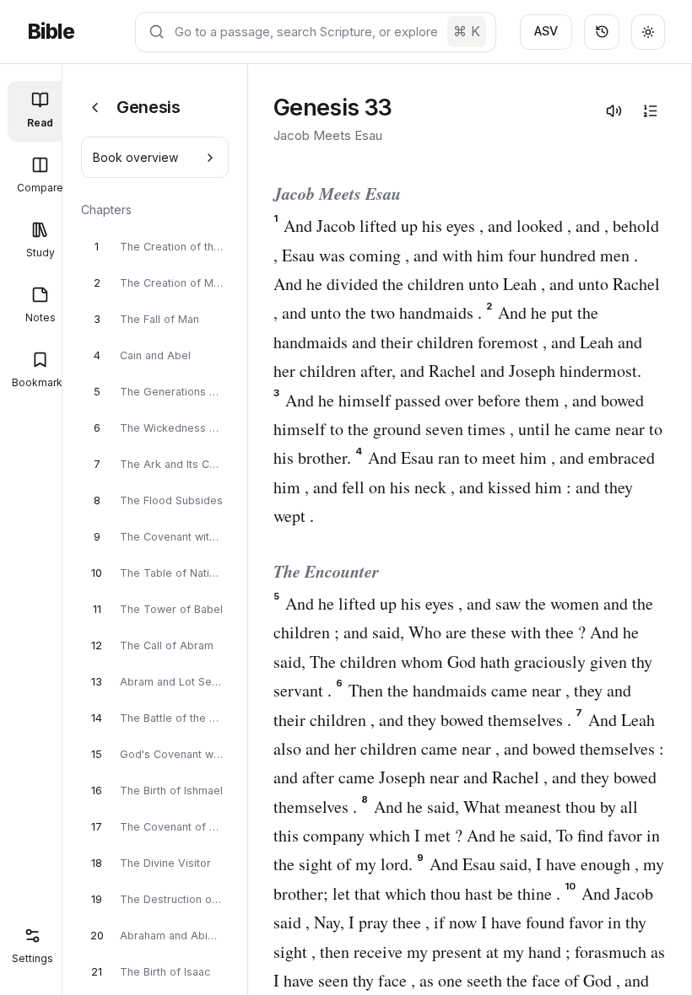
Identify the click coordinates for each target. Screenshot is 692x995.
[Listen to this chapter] (613, 110)
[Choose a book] (95, 108)
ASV (546, 31)
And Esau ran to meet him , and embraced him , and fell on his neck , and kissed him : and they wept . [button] (464, 486)
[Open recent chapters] (601, 32)
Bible (50, 31)
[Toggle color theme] (648, 32)
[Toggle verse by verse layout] (650, 110)
